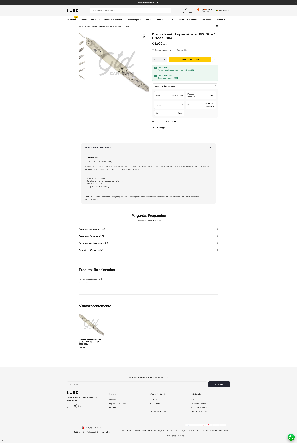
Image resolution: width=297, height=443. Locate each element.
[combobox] (130, 10)
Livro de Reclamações (199, 411)
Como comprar (114, 407)
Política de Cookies (198, 403)
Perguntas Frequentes (117, 403)
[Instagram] (75, 406)
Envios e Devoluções (157, 411)
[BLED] (72, 10)
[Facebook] (69, 406)
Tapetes (191, 430)
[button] (117, 2)
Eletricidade (171, 436)
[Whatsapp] (80, 406)
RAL (192, 400)
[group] (117, 64)
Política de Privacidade (200, 407)
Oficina (181, 436)
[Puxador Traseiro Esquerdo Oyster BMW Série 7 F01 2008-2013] (91, 324)
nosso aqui (154, 220)
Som (198, 430)
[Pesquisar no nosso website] (92, 10)
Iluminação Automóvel (143, 430)
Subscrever (219, 384)
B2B (151, 407)
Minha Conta (154, 403)
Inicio (81, 26)
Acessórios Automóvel (219, 430)
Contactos (112, 400)
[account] (186, 9)
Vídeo (205, 430)
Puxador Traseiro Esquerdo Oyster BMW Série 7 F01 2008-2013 (90, 342)
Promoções (126, 430)
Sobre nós (153, 400)
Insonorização (180, 430)
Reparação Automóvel (163, 430)
